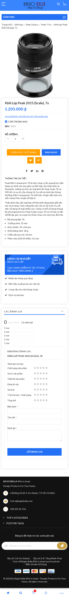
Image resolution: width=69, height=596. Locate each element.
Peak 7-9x (46, 24)
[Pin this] (42, 170)
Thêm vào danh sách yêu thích (30, 160)
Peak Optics (32, 24)
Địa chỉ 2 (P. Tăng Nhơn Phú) (48, 558)
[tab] (34, 311)
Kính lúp (19, 24)
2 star (6, 339)
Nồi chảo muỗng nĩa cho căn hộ (24, 283)
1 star (6, 343)
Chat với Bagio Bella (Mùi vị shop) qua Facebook (36, 561)
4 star (6, 332)
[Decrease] (8, 139)
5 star (6, 328)
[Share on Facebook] (26, 170)
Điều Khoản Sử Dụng (36, 564)
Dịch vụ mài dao (16, 295)
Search (58, 4)
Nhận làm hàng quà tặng (21, 278)
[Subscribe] (62, 545)
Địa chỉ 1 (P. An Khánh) (18, 558)
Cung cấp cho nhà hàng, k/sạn (23, 289)
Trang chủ (7, 24)
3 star (6, 335)
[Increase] (23, 139)
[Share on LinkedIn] (37, 170)
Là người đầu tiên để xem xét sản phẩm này (26, 116)
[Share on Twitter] (32, 170)
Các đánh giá (13, 311)
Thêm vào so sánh (38, 160)
